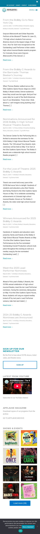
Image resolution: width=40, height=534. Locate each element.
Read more (7, 60)
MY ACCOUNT (11, 5)
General (16, 28)
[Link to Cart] (36, 1)
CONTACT (24, 5)
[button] (32, 10)
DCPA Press (25, 28)
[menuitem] (10, 5)
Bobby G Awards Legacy (26, 26)
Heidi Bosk (14, 81)
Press (16, 128)
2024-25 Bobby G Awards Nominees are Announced (18, 316)
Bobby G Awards (8, 28)
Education (28, 78)
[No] (37, 526)
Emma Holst (15, 177)
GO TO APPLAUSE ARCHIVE (13, 418)
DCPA (16, 26)
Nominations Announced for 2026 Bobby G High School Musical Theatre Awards (19, 122)
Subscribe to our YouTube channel (15, 398)
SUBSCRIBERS (32, 5)
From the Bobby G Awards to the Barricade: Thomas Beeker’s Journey (19, 72)
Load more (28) (20, 503)
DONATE (18, 5)
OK (21, 531)
